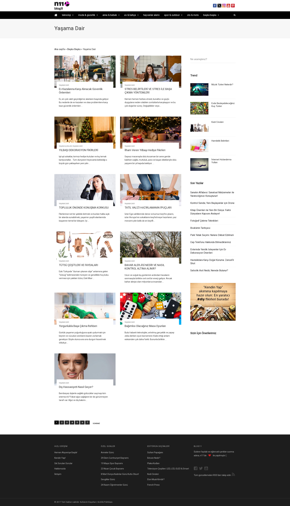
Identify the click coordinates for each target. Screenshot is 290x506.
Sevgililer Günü (108, 479)
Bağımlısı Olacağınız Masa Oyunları (145, 326)
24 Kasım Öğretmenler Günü (114, 485)
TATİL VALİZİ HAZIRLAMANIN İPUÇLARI (148, 207)
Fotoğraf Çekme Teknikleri (204, 220)
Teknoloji (66, 15)
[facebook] (196, 468)
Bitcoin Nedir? (153, 458)
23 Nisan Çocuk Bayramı (112, 468)
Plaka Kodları (153, 463)
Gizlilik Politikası (105, 502)
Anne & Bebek (110, 15)
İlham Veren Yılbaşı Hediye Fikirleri (145, 150)
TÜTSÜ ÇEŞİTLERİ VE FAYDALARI (78, 265)
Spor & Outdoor (172, 15)
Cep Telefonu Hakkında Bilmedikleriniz (210, 242)
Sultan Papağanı (155, 452)
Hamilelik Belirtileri (220, 140)
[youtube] (206, 468)
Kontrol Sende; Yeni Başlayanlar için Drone (212, 203)
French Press (153, 485)
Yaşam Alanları (65, 146)
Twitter (219, 5)
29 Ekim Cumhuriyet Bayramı (115, 458)
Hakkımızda (60, 468)
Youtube (228, 6)
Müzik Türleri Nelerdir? (222, 84)
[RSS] (233, 475)
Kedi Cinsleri (217, 122)
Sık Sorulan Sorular (63, 463)
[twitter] (201, 468)
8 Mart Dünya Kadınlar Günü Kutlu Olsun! (120, 474)
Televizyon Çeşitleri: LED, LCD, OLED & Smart (168, 468)
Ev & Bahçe (130, 15)
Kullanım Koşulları (88, 502)
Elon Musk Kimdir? (155, 479)
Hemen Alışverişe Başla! (65, 452)
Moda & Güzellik (86, 15)
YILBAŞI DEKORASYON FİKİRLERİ (78, 150)
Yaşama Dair (64, 85)
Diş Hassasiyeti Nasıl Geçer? (76, 386)
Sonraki (96, 423)
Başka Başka (209, 15)
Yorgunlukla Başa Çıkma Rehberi (78, 326)
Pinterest (233, 6)
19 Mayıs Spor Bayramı (112, 463)
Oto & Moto (193, 15)
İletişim (57, 474)
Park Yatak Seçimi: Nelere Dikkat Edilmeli (212, 235)
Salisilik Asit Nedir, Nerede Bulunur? (209, 270)
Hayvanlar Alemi (151, 15)
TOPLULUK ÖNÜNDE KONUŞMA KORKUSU (84, 207)
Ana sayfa (59, 49)
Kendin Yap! (60, 458)
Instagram (224, 6)
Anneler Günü (107, 452)
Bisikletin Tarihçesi (200, 228)
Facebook (215, 6)
